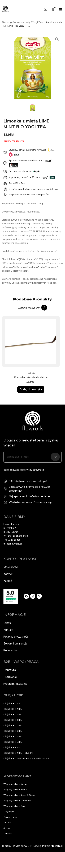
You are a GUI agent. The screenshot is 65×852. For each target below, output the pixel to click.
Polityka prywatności (16, 636)
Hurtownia (10, 677)
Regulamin (10, 650)
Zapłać (7, 580)
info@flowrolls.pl (12, 543)
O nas (7, 623)
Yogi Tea (37, 22)
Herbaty (25, 22)
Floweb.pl (57, 846)
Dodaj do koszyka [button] (31, 389)
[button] (60, 9)
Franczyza (9, 670)
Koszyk (7, 574)
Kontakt (8, 629)
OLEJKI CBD (13, 695)
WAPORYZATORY (17, 776)
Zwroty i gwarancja (15, 643)
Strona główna (10, 22)
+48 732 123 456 (11, 539)
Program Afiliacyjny (15, 683)
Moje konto (10, 567)
